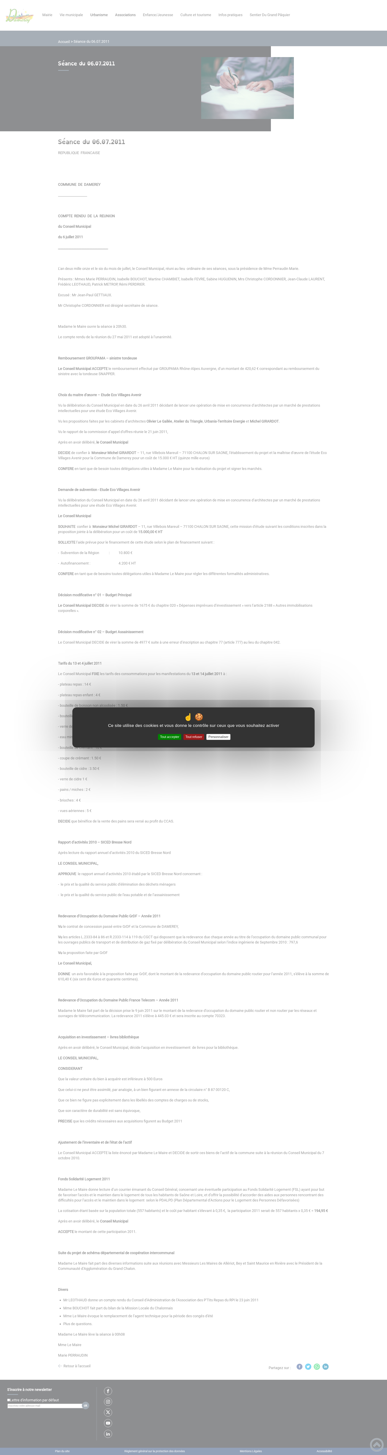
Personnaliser (218, 737)
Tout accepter (169, 737)
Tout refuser (193, 737)
